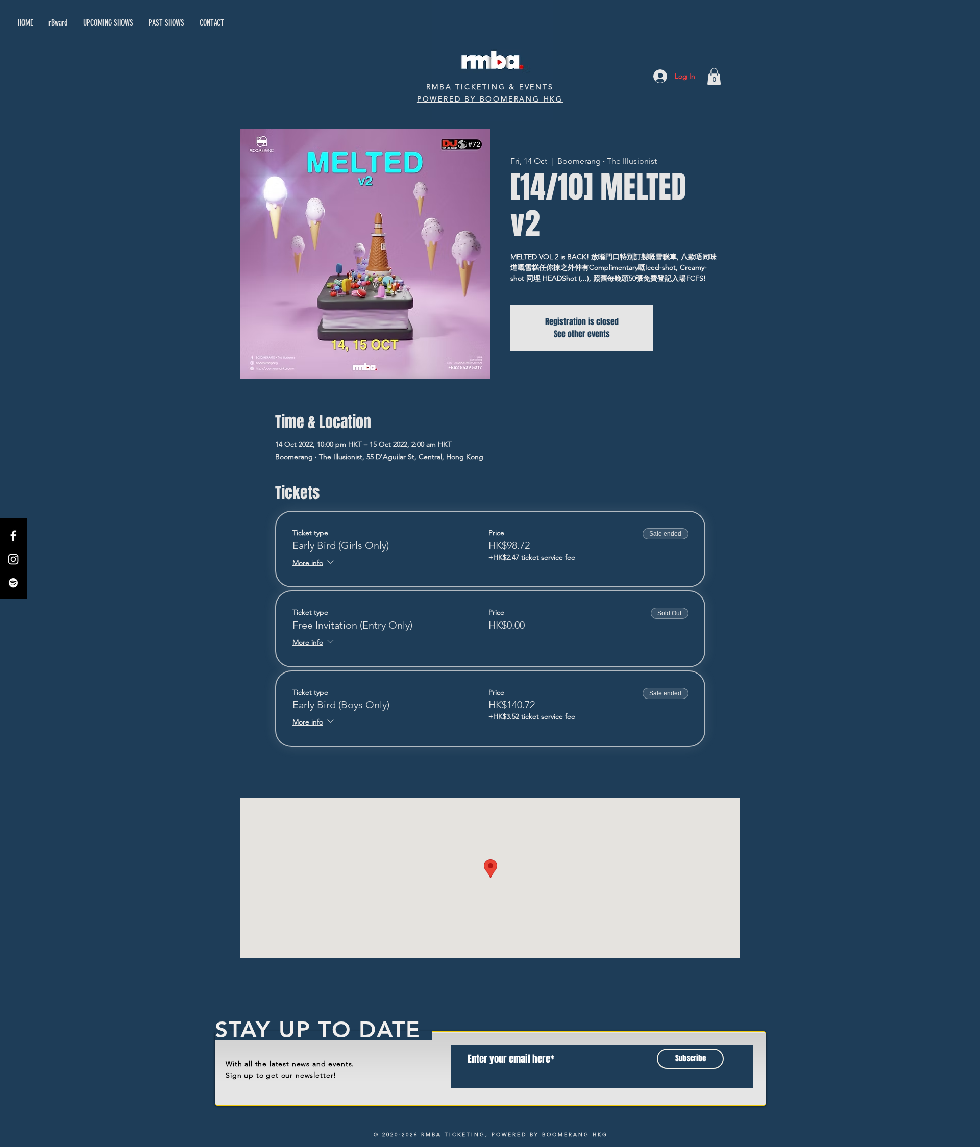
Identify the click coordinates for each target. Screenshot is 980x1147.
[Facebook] (13, 536)
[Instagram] (13, 559)
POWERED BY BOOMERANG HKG (490, 99)
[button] (714, 76)
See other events (582, 334)
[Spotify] (13, 583)
